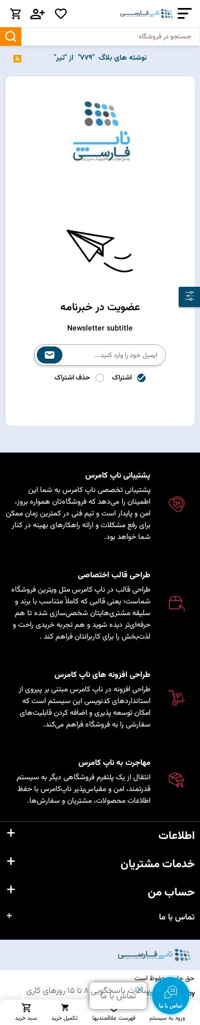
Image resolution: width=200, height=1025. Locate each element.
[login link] (37, 14)
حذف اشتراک (72, 378)
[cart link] (15, 14)
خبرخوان (17, 58)
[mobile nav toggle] (182, 13)
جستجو (10, 36)
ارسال (49, 355)
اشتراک (122, 378)
